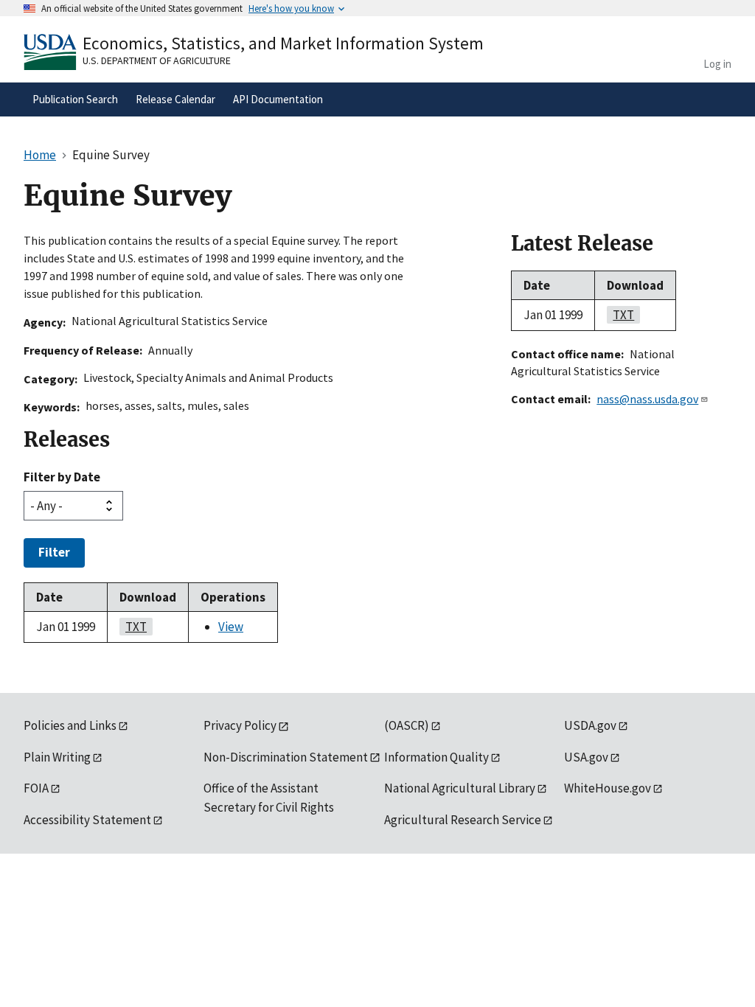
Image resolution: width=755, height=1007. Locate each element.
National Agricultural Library (459, 788)
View (230, 627)
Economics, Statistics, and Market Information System (283, 43)
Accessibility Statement (87, 820)
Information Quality (436, 757)
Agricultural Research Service (462, 820)
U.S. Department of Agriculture (157, 60)
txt (133, 627)
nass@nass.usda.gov (647, 398)
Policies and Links (70, 725)
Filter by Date (62, 477)
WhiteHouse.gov (607, 788)
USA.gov (586, 757)
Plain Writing (57, 757)
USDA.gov (590, 725)
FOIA (36, 788)
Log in (717, 64)
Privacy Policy (239, 725)
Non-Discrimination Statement (285, 757)
